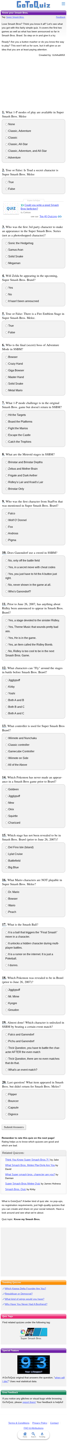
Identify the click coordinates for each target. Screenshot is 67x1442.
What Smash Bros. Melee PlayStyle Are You (30, 1165)
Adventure (14, 157)
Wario (11, 905)
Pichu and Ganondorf (21, 1041)
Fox (10, 526)
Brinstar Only (16, 488)
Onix (11, 809)
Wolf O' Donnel (17, 520)
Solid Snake (15, 256)
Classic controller (18, 744)
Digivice (13, 1114)
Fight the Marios (18, 428)
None (11, 124)
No (10, 294)
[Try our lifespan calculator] (33, 1364)
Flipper (12, 1094)
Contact (54, 1423)
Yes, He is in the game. (22, 637)
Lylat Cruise (15, 854)
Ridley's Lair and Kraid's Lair (25, 482)
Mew (11, 802)
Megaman (14, 263)
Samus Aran (15, 249)
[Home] (33, 5)
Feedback (60, 17)
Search (33, 1437)
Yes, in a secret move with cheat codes (31, 567)
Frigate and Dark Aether (22, 475)
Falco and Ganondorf (21, 1034)
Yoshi (11, 693)
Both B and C (16, 706)
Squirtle (13, 816)
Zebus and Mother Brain (23, 468)
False (11, 188)
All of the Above (17, 764)
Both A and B (16, 700)
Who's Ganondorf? (19, 591)
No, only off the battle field (24, 560)
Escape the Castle (19, 435)
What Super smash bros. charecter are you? (30, 1174)
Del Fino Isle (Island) (21, 847)
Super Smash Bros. (15, 17)
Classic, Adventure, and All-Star (27, 150)
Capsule (13, 1107)
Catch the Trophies (19, 441)
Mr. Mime (13, 996)
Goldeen (13, 789)
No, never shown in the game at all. (29, 584)
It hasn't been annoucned (23, 301)
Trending (42, 1437)
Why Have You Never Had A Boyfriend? (26, 1304)
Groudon (13, 1009)
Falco (11, 513)
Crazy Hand (15, 363)
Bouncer (13, 1101)
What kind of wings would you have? (24, 1299)
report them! (29, 1402)
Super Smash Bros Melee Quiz (22, 1183)
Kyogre (12, 1003)
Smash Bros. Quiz (15, 1189)
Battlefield (14, 860)
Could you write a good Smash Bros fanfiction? (40, 207)
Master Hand (16, 377)
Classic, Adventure (19, 130)
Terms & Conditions (18, 1423)
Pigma (12, 540)
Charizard (14, 822)
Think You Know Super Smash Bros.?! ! (27, 1159)
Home (25, 1437)
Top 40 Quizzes (48, 216)
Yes (10, 287)
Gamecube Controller (21, 751)
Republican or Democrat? (19, 1293)
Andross (13, 533)
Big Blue (13, 867)
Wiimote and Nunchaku (22, 738)
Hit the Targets (17, 414)
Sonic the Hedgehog (20, 243)
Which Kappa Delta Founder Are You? (25, 1288)
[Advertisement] (33, 82)
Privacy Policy (39, 1423)
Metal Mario (15, 390)
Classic (12, 137)
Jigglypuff (14, 680)
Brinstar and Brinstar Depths (25, 462)
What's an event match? (22, 1069)
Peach (12, 911)
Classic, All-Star (18, 144)
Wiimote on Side (18, 758)
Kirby (11, 686)
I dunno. (13, 965)
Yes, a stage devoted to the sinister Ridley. (34, 620)
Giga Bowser (16, 370)
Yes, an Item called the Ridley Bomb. (30, 644)
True (11, 182)
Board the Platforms (20, 421)
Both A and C (16, 713)
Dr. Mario (13, 892)
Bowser (13, 357)
